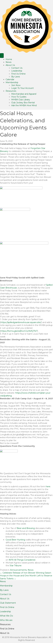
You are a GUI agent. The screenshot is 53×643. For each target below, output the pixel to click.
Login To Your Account (22, 88)
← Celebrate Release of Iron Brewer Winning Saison (25, 572)
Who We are (6, 620)
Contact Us (16, 68)
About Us (10, 65)
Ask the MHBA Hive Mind (24, 105)
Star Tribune (15, 565)
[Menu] (2, 55)
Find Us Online (18, 74)
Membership (12, 82)
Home (9, 59)
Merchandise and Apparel (23, 94)
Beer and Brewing (26, 528)
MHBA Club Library (20, 99)
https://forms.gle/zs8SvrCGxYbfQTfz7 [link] (19, 331)
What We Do (6, 615)
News (8, 62)
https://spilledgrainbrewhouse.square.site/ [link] (21, 322)
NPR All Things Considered (22, 560)
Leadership (16, 71)
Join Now (15, 85)
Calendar (10, 79)
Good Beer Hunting (15, 539)
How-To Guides (18, 96)
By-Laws (15, 76)
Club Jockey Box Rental (23, 102)
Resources (11, 91)
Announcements (18, 570)
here (48, 486)
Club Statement (8, 603)
